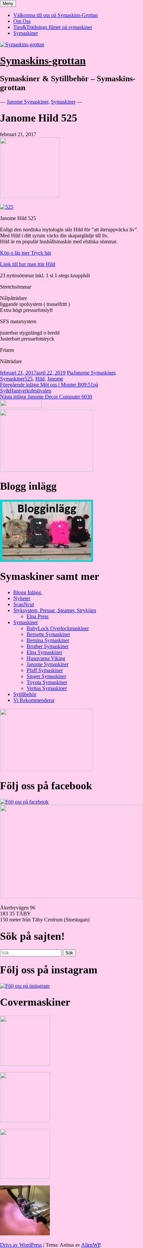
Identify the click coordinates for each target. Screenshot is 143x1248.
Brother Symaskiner (48, 646)
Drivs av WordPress (21, 1245)
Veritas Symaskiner (47, 688)
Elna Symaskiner (44, 652)
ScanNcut (23, 604)
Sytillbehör (24, 694)
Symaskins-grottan (43, 61)
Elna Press (38, 616)
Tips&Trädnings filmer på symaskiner (52, 27)
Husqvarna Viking (46, 658)
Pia (70, 372)
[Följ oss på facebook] (24, 802)
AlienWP (90, 1245)
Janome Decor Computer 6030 (46, 396)
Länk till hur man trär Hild (27, 264)
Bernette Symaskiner (48, 634)
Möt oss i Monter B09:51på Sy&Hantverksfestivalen (49, 387)
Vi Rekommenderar (34, 700)
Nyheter (21, 598)
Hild (40, 378)
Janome (55, 378)
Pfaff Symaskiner (45, 670)
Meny (8, 3)
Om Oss (22, 21)
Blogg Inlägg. (27, 592)
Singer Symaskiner (46, 676)
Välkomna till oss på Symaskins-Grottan (55, 15)
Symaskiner (25, 33)
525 (29, 378)
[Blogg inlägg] (46, 560)
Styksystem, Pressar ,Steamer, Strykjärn (54, 610)
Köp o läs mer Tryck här (25, 253)
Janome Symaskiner (27, 102)
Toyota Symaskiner (47, 682)
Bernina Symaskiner (48, 640)
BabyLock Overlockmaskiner (58, 628)
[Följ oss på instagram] (25, 986)
